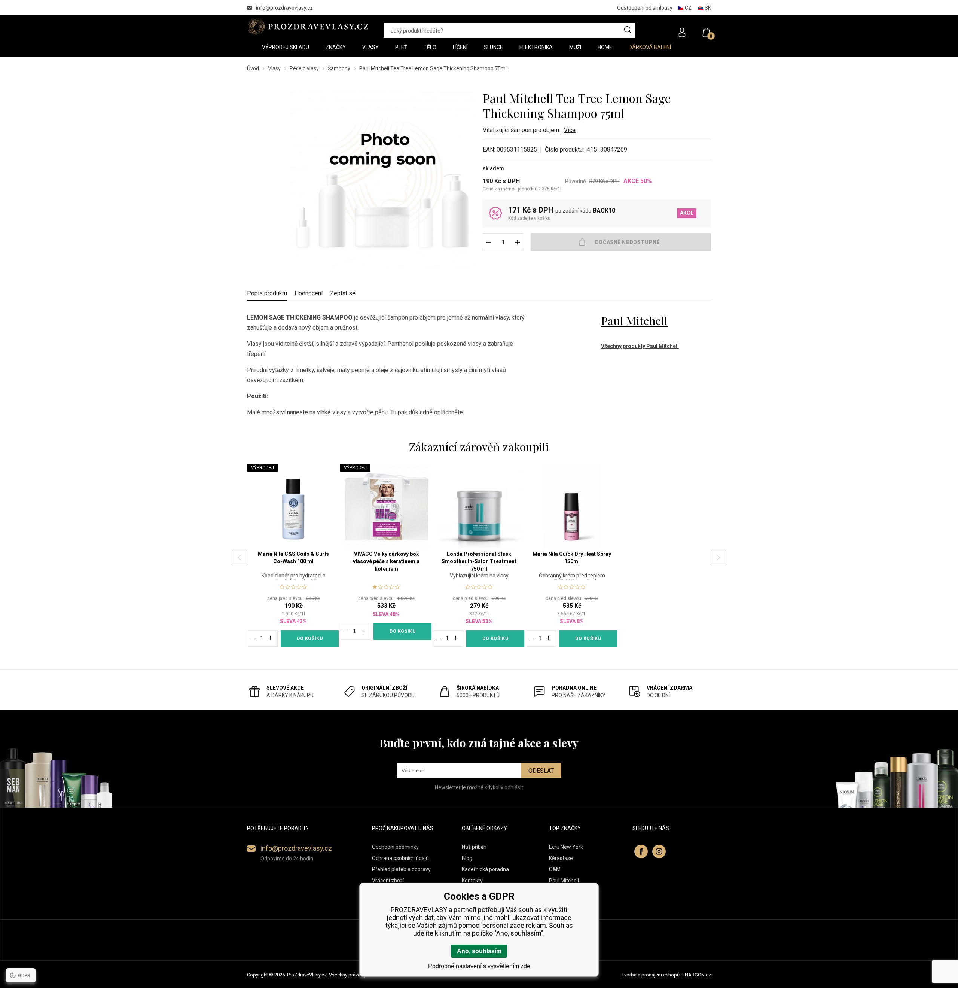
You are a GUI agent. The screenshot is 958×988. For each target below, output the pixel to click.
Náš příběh (474, 847)
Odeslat (541, 770)
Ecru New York (566, 847)
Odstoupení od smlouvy (644, 8)
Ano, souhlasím (479, 951)
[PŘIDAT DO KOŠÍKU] (621, 242)
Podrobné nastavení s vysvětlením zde (479, 966)
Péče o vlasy (304, 68)
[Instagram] (659, 851)
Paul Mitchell (634, 320)
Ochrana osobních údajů (400, 858)
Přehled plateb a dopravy (401, 869)
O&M (555, 869)
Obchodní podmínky (395, 847)
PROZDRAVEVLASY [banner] (308, 26)
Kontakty (472, 881)
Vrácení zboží (388, 881)
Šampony (339, 68)
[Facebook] (641, 851)
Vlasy (274, 68)
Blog (467, 858)
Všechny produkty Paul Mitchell (640, 346)
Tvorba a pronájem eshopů (651, 975)
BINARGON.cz (696, 975)
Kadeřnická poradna (485, 869)
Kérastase (561, 858)
